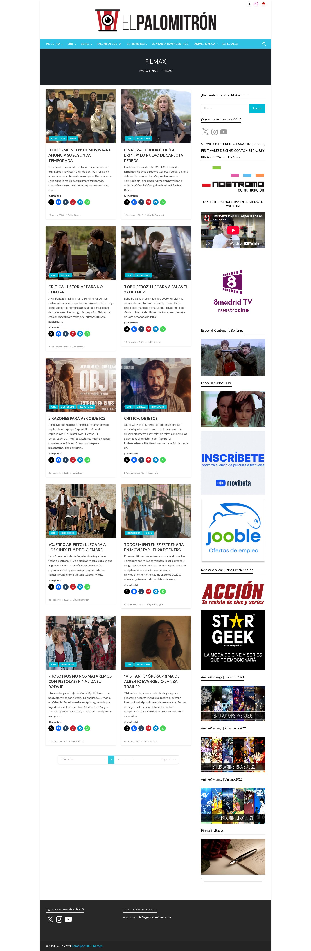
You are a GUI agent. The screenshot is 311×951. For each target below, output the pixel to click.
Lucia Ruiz (77, 472)
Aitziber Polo (78, 346)
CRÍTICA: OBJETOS (141, 418)
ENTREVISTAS (136, 44)
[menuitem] (53, 44)
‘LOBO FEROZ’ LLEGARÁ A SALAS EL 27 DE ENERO (156, 289)
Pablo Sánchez (75, 215)
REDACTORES (58, 138)
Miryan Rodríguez (155, 604)
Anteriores (68, 759)
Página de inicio (148, 71)
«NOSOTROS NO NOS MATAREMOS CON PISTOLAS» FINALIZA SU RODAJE (80, 681)
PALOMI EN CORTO (109, 44)
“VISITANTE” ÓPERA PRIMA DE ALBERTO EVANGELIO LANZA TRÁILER (151, 681)
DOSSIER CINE (67, 407)
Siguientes (168, 759)
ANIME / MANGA (204, 44)
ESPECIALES (230, 44)
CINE (70, 44)
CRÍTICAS (65, 275)
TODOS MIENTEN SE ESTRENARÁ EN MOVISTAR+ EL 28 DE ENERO (154, 547)
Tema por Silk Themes (87, 946)
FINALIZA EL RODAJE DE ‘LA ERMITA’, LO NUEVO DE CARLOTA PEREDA (153, 155)
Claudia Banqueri (155, 215)
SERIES (85, 44)
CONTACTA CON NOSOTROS (170, 44)
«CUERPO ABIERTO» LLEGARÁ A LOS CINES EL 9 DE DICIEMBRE (77, 547)
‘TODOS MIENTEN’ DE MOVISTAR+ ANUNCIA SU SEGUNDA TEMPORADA (79, 155)
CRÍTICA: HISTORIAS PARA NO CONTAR (75, 289)
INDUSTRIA (53, 44)
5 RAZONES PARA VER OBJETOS (76, 418)
